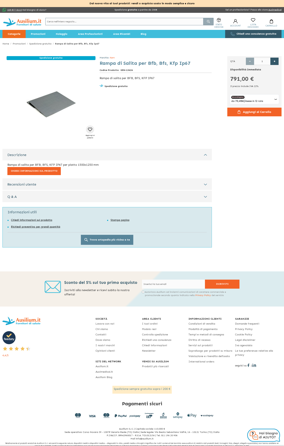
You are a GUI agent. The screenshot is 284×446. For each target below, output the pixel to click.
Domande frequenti (247, 323)
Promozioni (19, 43)
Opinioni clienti (105, 350)
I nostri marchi (105, 345)
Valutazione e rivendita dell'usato (209, 356)
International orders (201, 361)
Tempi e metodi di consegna (206, 334)
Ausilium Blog (103, 377)
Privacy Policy (203, 295)
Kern (112, 57)
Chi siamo (101, 329)
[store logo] (22, 22)
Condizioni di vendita (202, 323)
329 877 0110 (14, 10)
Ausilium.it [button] (101, 366)
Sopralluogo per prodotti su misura (210, 350)
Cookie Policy (243, 334)
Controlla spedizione (155, 334)
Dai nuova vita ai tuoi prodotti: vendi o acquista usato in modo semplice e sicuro (142, 3)
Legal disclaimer (245, 339)
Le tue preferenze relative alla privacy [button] (254, 352)
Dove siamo (102, 339)
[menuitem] (14, 34)
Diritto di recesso (200, 339)
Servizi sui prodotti (201, 345)
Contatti (100, 334)
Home (5, 43)
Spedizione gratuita (40, 43)
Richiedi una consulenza (156, 339)
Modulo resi (149, 329)
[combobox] (129, 21)
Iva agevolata (243, 345)
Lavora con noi (104, 323)
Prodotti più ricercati (155, 366)
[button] (90, 132)
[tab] (107, 154)
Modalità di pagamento (203, 329)
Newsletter (149, 350)
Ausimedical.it (104, 371)
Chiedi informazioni (154, 345)
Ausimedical (275, 9)
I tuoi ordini (149, 323)
